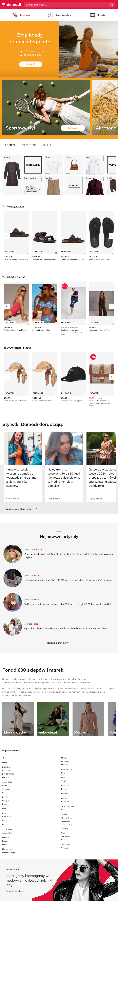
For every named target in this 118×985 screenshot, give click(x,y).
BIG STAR (6, 770)
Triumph (64, 828)
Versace (64, 840)
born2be (5, 777)
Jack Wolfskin (7, 833)
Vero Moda (65, 836)
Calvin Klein (7, 782)
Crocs (4, 792)
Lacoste (5, 837)
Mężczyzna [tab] (29, 145)
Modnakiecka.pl (8, 852)
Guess (4, 820)
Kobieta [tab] (10, 145)
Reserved (65, 802)
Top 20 (13, 206)
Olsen (63, 777)
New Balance (66, 769)
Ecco (4, 809)
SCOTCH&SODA (67, 806)
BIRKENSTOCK (8, 774)
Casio (4, 785)
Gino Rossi (6, 817)
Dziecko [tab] (48, 145)
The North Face (67, 818)
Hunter (5, 825)
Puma (63, 789)
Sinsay (63, 810)
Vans (63, 833)
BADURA (6, 767)
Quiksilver (65, 794)
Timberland (65, 821)
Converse (6, 789)
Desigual (5, 800)
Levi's (4, 844)
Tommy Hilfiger (67, 825)
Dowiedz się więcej (14, 891)
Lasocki (5, 841)
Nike (63, 773)
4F (3, 758)
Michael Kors (7, 849)
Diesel (4, 804)
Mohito (64, 758)
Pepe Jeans (65, 785)
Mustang (64, 765)
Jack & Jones (7, 829)
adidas (5, 762)
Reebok (64, 798)
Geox (4, 813)
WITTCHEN (65, 844)
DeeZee (5, 797)
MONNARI (65, 761)
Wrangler (65, 848)
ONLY (63, 781)
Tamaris (64, 814)
